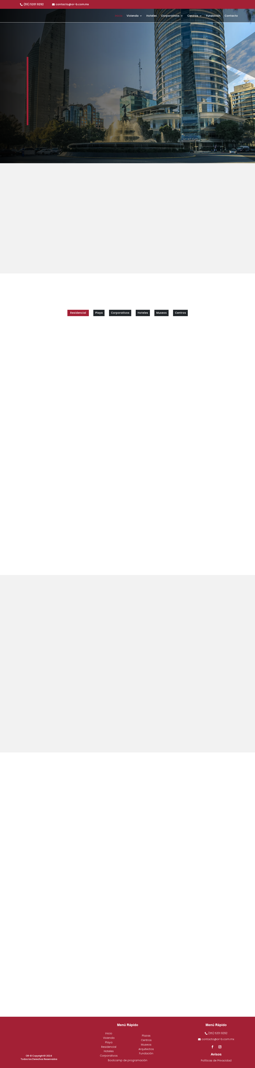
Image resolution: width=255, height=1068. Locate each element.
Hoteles (151, 16)
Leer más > (142, 731)
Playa (108, 1042)
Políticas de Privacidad (216, 1060)
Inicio (118, 16)
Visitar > (140, 652)
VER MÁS (48, 850)
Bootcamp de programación (127, 1060)
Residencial (108, 1047)
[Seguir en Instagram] (48, 114)
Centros (192, 16)
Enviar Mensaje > (204, 723)
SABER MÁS (50, 102)
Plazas (146, 1035)
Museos (146, 1044)
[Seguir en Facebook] (41, 114)
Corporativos (170, 16)
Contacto (231, 16)
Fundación (213, 16)
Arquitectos (146, 1049)
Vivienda (133, 16)
